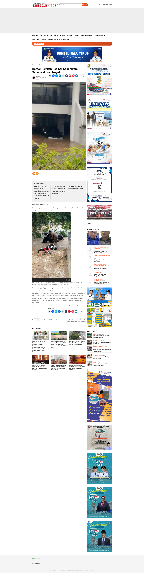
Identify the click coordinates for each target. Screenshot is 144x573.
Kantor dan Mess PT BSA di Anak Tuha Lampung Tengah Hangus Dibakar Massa (75, 188)
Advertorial (95, 334)
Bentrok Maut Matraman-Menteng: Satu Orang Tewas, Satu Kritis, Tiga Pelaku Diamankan (77, 367)
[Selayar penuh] (69, 280)
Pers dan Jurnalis (98, 248)
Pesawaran (96, 249)
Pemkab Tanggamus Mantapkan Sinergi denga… (102, 357)
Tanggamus (95, 355)
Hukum (107, 247)
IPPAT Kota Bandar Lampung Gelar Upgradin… (101, 336)
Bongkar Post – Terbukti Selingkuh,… (101, 260)
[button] (51, 247)
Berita (103, 247)
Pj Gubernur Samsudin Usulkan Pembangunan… (101, 269)
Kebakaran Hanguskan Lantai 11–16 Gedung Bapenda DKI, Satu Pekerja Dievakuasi (39, 367)
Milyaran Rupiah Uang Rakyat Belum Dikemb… (101, 275)
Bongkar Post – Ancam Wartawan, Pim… (100, 252)
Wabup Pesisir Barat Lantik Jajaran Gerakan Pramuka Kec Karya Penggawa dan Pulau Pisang (58, 367)
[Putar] (34, 280)
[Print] (33, 173)
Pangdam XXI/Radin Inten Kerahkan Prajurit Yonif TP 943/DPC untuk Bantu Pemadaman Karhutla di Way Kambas (59, 190)
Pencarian (84, 4)
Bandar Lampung (98, 247)
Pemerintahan (101, 257)
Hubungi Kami (61, 561)
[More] (37, 173)
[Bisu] (66, 280)
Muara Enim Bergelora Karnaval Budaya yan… (102, 350)
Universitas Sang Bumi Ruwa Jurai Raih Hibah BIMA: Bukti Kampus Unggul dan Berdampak (73, 319)
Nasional (96, 265)
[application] (51, 247)
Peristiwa (100, 279)
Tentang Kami (36, 563)
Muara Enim (101, 346)
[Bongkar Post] (45, 4)
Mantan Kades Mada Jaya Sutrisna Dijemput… (101, 282)
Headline (104, 264)
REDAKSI (34, 561)
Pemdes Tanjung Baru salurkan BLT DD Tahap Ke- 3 (44, 319)
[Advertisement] (72, 20)
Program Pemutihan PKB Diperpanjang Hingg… (100, 364)
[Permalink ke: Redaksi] (34, 77)
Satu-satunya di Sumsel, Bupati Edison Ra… (102, 342)
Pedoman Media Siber (50, 561)
